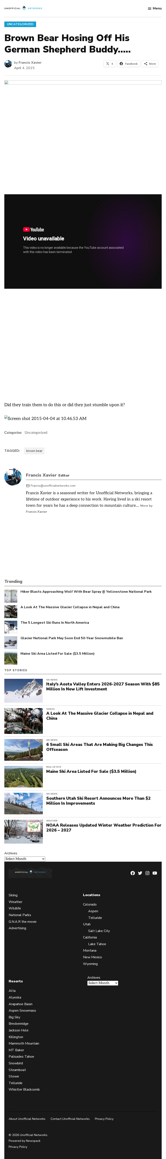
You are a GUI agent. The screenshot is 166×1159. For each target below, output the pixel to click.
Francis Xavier (30, 62)
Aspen (93, 911)
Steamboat (17, 1070)
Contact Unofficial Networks (70, 1119)
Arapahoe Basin (20, 1004)
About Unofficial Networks (27, 1119)
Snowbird (16, 1063)
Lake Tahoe (97, 944)
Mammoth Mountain (24, 1043)
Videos (50, 709)
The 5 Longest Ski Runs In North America (55, 623)
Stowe (14, 1076)
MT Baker (16, 1050)
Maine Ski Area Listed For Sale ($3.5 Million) (58, 654)
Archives (10, 853)
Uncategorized (20, 24)
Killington (16, 1037)
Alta (12, 990)
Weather (51, 821)
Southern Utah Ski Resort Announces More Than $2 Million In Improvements (98, 801)
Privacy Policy (104, 1119)
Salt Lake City (99, 931)
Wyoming (90, 963)
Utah (87, 924)
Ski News (51, 680)
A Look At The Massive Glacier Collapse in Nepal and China (70, 607)
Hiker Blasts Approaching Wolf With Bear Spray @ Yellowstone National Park (86, 592)
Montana (89, 950)
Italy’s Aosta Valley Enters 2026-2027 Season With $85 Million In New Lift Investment (103, 686)
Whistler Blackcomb (24, 1089)
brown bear (34, 451)
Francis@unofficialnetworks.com (53, 486)
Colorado (90, 904)
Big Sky (14, 1017)
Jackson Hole (19, 1030)
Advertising (17, 928)
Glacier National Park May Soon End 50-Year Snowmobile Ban (72, 638)
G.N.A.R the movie (23, 921)
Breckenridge (19, 1023)
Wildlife (15, 908)
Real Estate (53, 767)
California (90, 937)
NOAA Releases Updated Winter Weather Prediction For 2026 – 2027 (103, 828)
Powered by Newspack (24, 1141)
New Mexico (92, 957)
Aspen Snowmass (22, 1010)
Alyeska (15, 997)
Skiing (13, 895)
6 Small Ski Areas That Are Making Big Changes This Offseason (99, 747)
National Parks (20, 915)
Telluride (95, 917)
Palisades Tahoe (21, 1056)
